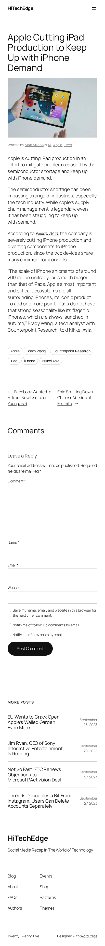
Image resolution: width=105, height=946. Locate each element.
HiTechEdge (20, 8)
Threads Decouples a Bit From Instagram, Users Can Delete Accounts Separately (39, 801)
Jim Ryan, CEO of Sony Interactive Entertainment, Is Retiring (36, 748)
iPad (13, 360)
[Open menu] (94, 8)
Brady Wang (36, 350)
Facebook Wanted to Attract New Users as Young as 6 (29, 397)
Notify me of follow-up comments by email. (46, 625)
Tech (68, 144)
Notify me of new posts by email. (37, 634)
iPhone (29, 360)
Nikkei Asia (47, 233)
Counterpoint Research (71, 350)
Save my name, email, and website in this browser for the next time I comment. (54, 613)
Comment (17, 481)
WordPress (88, 936)
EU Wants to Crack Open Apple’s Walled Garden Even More (34, 722)
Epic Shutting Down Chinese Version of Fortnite (75, 397)
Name (13, 542)
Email (13, 565)
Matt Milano (34, 144)
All (49, 144)
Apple (57, 144)
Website (14, 587)
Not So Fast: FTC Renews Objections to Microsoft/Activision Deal (34, 774)
